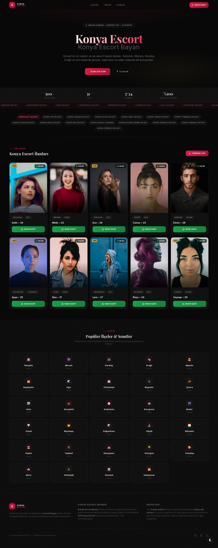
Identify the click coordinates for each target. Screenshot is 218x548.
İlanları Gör (98, 71)
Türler (107, 5)
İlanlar (120, 5)
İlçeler (94, 5)
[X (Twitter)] (201, 535)
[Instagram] (195, 535)
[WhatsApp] (207, 535)
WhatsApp (200, 5)
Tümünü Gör (198, 153)
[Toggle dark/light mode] (210, 540)
